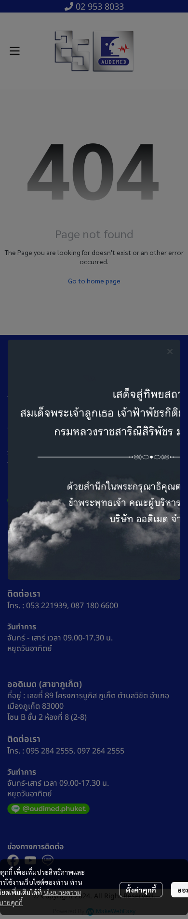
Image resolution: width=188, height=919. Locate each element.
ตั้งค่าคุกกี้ (141, 889)
